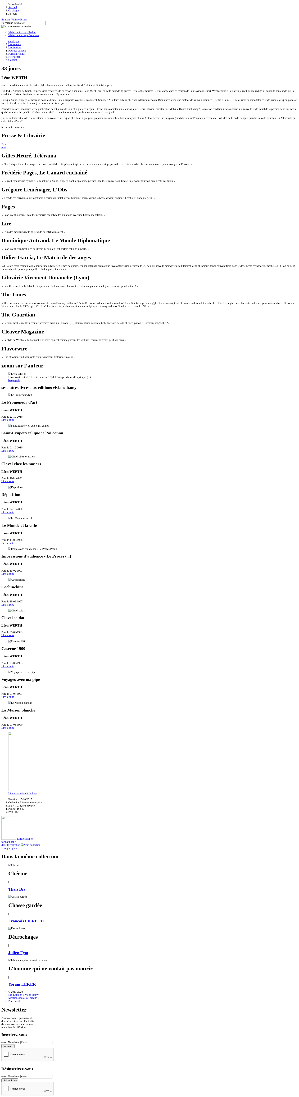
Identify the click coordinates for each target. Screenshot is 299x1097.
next (3, 147)
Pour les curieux (17, 50)
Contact (12, 59)
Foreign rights (9, 848)
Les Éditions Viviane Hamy (23, 994)
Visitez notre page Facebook (23, 35)
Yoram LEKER (22, 984)
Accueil (12, 7)
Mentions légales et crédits (22, 997)
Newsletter (14, 56)
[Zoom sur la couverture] (27, 790)
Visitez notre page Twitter (22, 32)
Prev (3, 144)
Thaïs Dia (16, 889)
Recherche (7, 22)
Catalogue (13, 10)
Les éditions (14, 47)
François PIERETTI (26, 921)
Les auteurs (14, 44)
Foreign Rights (16, 53)
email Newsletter (10, 1042)
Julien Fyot (18, 952)
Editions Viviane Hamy (14, 19)
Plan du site (14, 1001)
